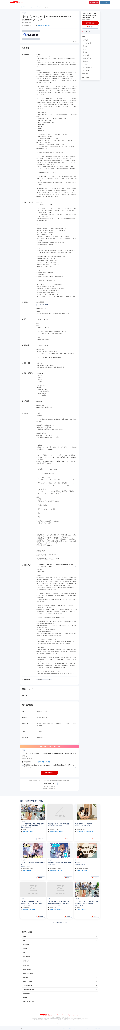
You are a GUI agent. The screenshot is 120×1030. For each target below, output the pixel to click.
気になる (91, 26)
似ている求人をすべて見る (60, 922)
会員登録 (94, 2)
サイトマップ (88, 1028)
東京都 (30, 7)
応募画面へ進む (49, 772)
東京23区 (36, 7)
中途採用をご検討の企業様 (66, 1028)
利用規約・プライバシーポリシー (78, 1028)
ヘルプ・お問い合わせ (96, 1028)
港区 (40, 7)
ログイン (104, 2)
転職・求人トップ (24, 7)
